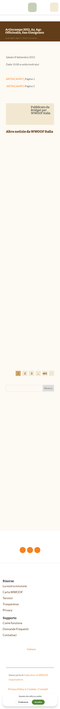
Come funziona (12, 623)
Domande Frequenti (16, 629)
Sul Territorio (24, 186)
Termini (8, 598)
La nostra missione (15, 586)
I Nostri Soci (27, 182)
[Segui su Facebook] (23, 550)
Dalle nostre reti (29, 336)
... (38, 373)
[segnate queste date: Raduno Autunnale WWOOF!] (30, 227)
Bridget (11, 38)
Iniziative (33, 38)
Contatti (43, 689)
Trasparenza (11, 604)
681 (45, 373)
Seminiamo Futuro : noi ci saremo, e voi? (29, 175)
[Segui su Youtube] (30, 550)
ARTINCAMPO (15, 86)
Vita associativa (31, 262)
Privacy (7, 610)
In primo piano (40, 182)
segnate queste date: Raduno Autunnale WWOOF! (25, 250)
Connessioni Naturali (22, 502)
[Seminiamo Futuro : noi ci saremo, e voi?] (30, 154)
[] (32, 11)
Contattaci (10, 635)
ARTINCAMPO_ (15, 78)
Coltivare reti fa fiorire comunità (28, 329)
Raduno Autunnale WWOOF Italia (26, 432)
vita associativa (28, 436)
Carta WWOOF (13, 592)
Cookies (31, 689)
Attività (13, 436)
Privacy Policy (16, 689)
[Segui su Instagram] (37, 550)
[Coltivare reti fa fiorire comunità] (30, 307)
